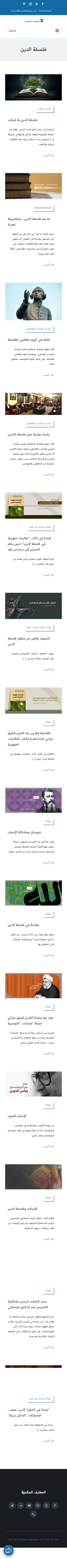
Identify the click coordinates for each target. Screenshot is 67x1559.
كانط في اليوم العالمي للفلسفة (29, 340)
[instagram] (37, 1505)
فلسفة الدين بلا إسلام (22, 120)
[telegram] (12, 1505)
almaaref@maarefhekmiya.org (23, 11)
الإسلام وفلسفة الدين (22, 1209)
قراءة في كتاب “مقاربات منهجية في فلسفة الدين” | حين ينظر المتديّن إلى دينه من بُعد (29, 543)
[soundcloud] (20, 1505)
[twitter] (46, 1505)
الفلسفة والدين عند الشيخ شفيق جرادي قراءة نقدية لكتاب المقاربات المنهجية (30, 738)
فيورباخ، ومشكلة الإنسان (24, 832)
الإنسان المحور (17, 1116)
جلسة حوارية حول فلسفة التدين (29, 434)
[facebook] (55, 1505)
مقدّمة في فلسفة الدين (23, 925)
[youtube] (29, 1505)
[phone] (33, 1514)
